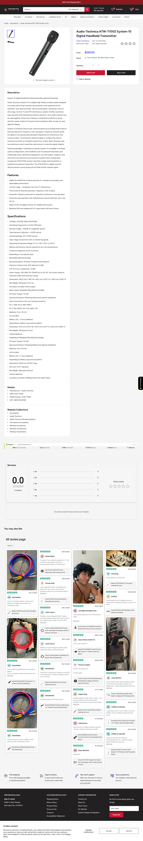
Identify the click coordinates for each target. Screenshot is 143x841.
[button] (131, 9)
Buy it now (121, 73)
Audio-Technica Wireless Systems (22, 419)
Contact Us (82, 799)
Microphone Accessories (19, 422)
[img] (18, 487)
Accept (109, 831)
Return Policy (52, 802)
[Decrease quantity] (87, 65)
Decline (129, 831)
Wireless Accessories (18, 426)
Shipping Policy (53, 799)
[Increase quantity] (98, 65)
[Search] (87, 9)
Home (6, 23)
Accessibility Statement (56, 816)
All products (14, 23)
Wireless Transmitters (18, 432)
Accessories (14, 413)
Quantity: (80, 66)
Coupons (50, 813)
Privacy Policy (52, 806)
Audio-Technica (82, 41)
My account (98, 10)
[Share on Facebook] (122, 43)
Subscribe (116, 815)
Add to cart (90, 73)
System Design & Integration (89, 813)
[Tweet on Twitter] (130, 43)
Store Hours (82, 806)
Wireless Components (18, 429)
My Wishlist (82, 809)
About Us (81, 802)
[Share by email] (134, 43)
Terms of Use (52, 809)
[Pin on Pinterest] (126, 43)
